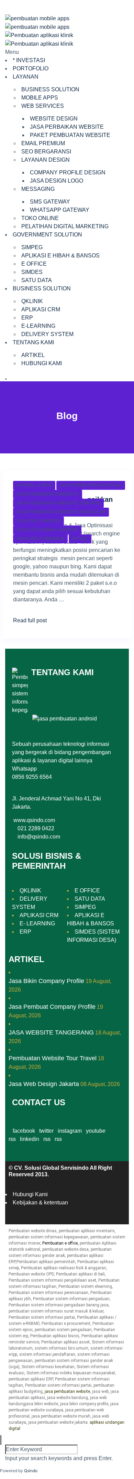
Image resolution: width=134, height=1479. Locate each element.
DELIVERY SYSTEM (47, 334)
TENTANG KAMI (33, 342)
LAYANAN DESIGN (45, 160)
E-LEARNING (38, 326)
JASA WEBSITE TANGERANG (51, 1032)
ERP (27, 318)
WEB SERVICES (42, 106)
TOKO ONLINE (40, 218)
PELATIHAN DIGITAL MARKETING (65, 226)
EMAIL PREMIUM (43, 143)
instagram (70, 1131)
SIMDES (32, 272)
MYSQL (80, 538)
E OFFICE (34, 264)
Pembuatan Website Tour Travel (53, 1058)
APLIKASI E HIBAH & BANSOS (60, 255)
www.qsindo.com (34, 820)
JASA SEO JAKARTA (38, 520)
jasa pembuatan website (67, 1391)
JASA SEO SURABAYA (40, 538)
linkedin (29, 1139)
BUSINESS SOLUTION (50, 89)
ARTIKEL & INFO (34, 485)
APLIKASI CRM (40, 309)
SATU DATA (36, 280)
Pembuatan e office (60, 1243)
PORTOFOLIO (30, 68)
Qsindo (30, 1470)
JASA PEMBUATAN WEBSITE (47, 494)
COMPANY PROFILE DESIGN (67, 172)
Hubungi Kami (30, 1194)
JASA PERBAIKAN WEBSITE (67, 127)
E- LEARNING (37, 923)
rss (47, 1139)
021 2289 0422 (36, 828)
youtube (95, 1131)
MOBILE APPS (39, 98)
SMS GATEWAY (50, 202)
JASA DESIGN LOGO (56, 181)
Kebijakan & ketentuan (40, 1202)
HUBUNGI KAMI (41, 363)
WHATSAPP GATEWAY (59, 210)
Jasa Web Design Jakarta (44, 1084)
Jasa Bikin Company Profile (46, 981)
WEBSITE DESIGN (54, 119)
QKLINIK (32, 301)
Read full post (30, 620)
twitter (46, 1131)
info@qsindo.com (39, 837)
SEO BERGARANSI (46, 151)
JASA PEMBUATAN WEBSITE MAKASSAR (60, 512)
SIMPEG (32, 247)
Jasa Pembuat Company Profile (52, 1006)
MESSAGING (38, 189)
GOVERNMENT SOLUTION (47, 235)
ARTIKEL (33, 355)
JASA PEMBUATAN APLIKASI (91, 485)
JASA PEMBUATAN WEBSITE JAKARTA (58, 503)
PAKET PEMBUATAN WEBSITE (70, 135)
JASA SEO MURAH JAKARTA (47, 529)
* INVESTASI (29, 60)
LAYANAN (25, 77)
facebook (24, 1131)
